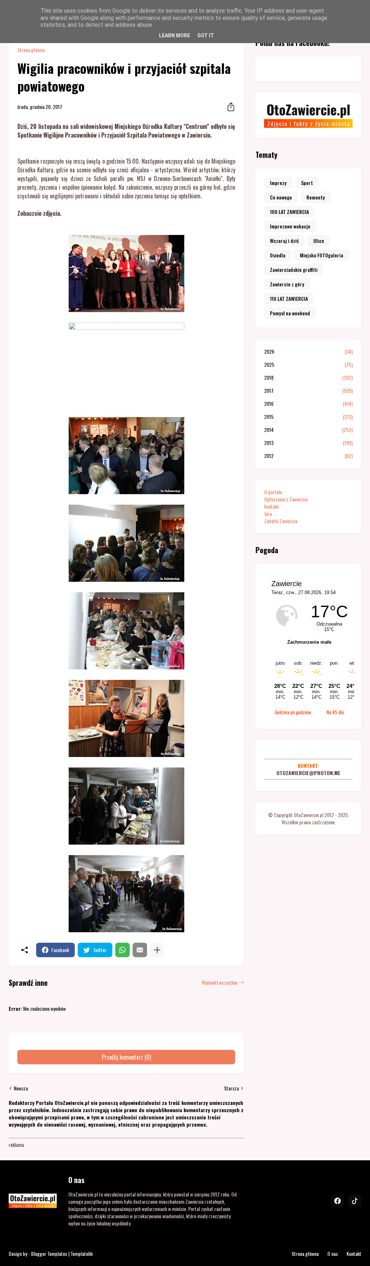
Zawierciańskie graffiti (294, 269)
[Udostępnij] (228, 106)
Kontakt (271, 506)
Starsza (231, 1088)
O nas (332, 1253)
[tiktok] (354, 1200)
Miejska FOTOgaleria (321, 255)
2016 (308, 403)
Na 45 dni (335, 712)
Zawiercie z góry (287, 284)
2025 (308, 364)
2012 (308, 455)
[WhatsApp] (122, 950)
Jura (268, 513)
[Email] (140, 950)
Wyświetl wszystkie (219, 982)
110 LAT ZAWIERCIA (289, 298)
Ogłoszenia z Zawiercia (285, 499)
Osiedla (277, 255)
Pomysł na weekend (290, 313)
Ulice (318, 240)
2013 (308, 442)
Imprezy (278, 182)
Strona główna (30, 50)
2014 (308, 429)
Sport (307, 182)
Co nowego (281, 197)
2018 (308, 377)
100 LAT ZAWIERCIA (289, 211)
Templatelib (81, 1253)
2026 (308, 351)
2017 (308, 390)
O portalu (273, 492)
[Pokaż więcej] (157, 950)
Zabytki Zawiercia (280, 521)
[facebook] (337, 1200)
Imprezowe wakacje (290, 226)
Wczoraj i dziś (284, 240)
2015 (308, 416)
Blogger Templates (49, 1253)
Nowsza (21, 1088)
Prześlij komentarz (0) (126, 1057)
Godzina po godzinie (293, 712)
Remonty (315, 197)
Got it (205, 35)
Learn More (174, 35)
